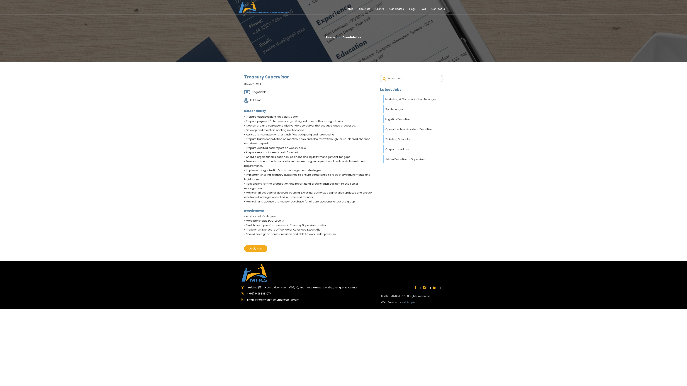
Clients (379, 9)
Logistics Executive (397, 119)
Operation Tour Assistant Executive (408, 129)
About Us (364, 9)
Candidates (396, 9)
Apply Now (255, 248)
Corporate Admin (397, 149)
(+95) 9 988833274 (259, 293)
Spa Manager (394, 109)
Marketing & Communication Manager (410, 99)
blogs (412, 9)
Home (350, 9)
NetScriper (409, 302)
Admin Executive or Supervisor (405, 159)
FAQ (423, 9)
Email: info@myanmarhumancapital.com (273, 299)
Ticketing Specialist (398, 139)
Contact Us (438, 9)
